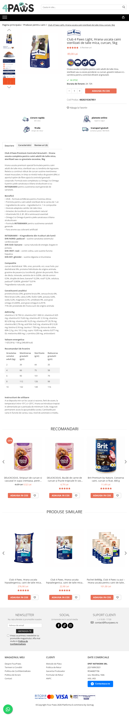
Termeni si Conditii (13, 667)
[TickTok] (64, 625)
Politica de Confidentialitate (19, 642)
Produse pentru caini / (35, 24)
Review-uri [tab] (41, 145)
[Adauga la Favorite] (34, 495)
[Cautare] (124, 7)
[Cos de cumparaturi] (123, 17)
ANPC (48, 678)
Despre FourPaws (13, 663)
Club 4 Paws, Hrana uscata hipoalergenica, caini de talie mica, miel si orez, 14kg (23, 581)
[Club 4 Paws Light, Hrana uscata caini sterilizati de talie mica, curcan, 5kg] (39, 51)
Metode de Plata (54, 663)
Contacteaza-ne (102, 684)
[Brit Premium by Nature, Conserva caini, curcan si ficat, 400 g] (106, 456)
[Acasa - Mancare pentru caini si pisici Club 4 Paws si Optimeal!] (18, 7)
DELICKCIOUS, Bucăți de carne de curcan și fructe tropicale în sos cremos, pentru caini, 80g (64, 479)
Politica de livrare (13, 674)
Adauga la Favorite (78, 107)
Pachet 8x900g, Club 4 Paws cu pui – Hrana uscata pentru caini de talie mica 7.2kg (106, 581)
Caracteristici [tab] (24, 145)
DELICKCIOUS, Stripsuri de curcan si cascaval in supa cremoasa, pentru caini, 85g (23, 479)
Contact (8, 678)
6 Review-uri (86, 47)
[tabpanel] (39, 51)
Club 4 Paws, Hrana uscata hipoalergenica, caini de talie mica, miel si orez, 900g (64, 581)
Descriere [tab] (9, 145)
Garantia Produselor (55, 671)
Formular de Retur (54, 674)
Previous (9, 30)
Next (9, 86)
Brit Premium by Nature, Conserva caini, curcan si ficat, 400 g (106, 479)
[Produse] (5, 18)
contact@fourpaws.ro (106, 622)
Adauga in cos (101, 90)
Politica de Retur (53, 667)
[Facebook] (58, 625)
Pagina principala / (12, 24)
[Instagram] (70, 625)
